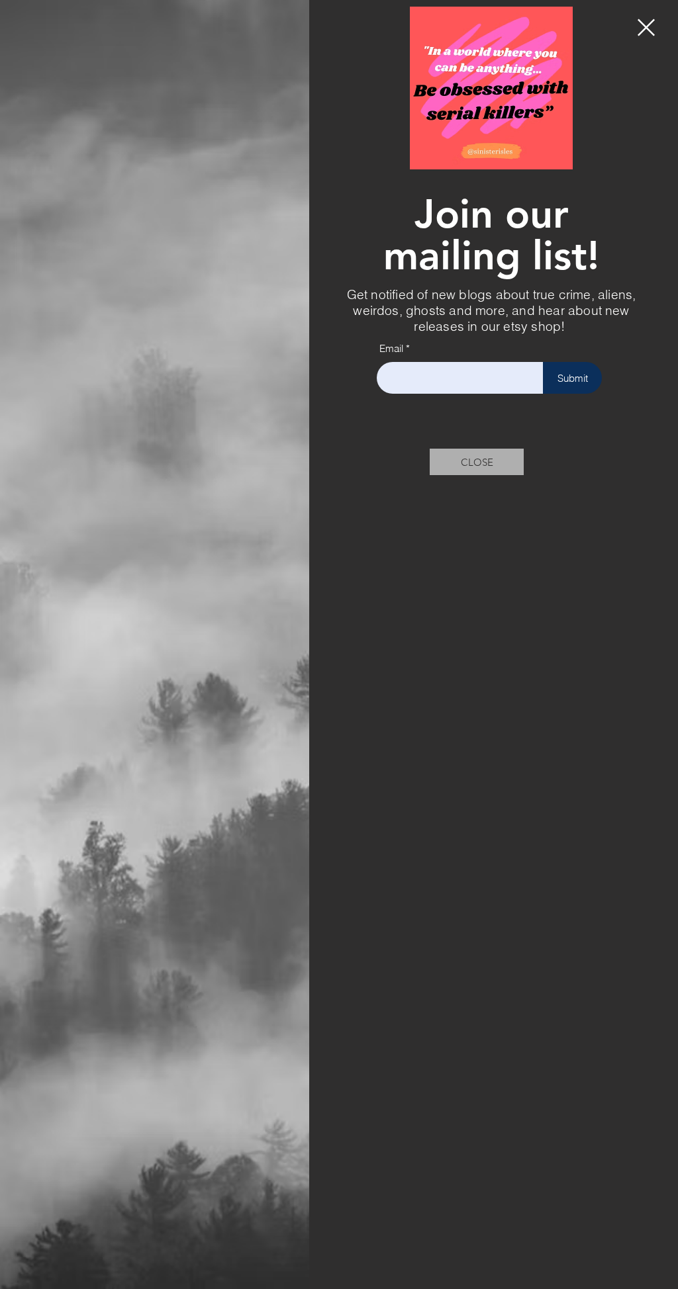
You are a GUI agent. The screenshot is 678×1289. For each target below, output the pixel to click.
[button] (646, 27)
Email (391, 348)
